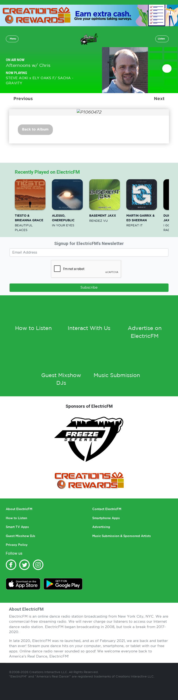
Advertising (101, 527)
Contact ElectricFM (106, 509)
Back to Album (35, 129)
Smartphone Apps (106, 518)
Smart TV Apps (17, 527)
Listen (161, 39)
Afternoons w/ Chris (28, 66)
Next (159, 99)
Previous (23, 99)
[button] (12, 39)
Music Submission (117, 375)
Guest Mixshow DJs (20, 536)
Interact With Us (89, 328)
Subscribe (89, 287)
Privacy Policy (17, 545)
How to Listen (33, 328)
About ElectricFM (19, 509)
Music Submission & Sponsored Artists (121, 536)
